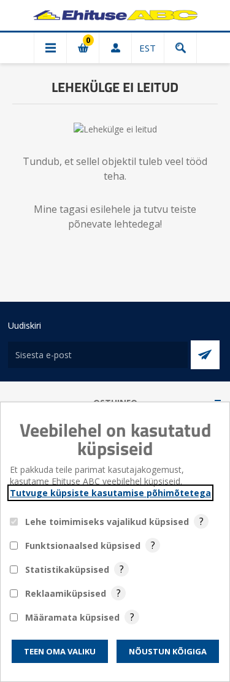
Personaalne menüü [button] (115, 48)
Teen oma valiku (60, 651)
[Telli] (205, 354)
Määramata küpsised (72, 617)
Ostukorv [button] (83, 48)
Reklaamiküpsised (65, 593)
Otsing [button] (180, 48)
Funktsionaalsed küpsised (82, 545)
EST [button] (147, 48)
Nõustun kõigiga (168, 651)
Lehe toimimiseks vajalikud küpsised (107, 521)
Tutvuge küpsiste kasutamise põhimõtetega (110, 493)
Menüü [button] (50, 48)
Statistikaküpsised (67, 569)
